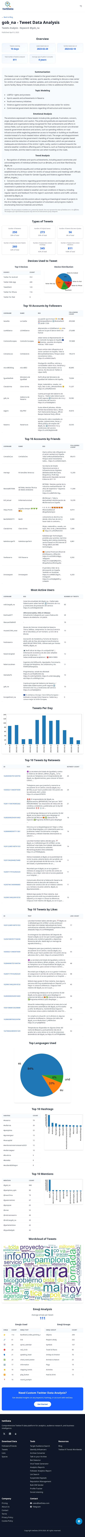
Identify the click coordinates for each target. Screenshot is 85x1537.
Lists (4, 1453)
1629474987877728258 (12, 939)
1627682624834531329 (12, 1031)
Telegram (37, 1507)
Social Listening (36, 1492)
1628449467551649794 (12, 776)
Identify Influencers (38, 1449)
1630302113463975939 (12, 790)
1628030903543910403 (12, 817)
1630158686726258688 (12, 1008)
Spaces (5, 1456)
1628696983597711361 (12, 831)
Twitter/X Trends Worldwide (70, 1449)
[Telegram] (79, 1521)
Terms (4, 1514)
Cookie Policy (7, 1521)
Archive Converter (37, 1453)
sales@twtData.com (41, 1503)
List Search (34, 1474)
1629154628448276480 (12, 860)
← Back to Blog (7, 17)
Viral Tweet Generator (39, 1463)
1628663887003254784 (12, 1019)
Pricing (5, 1503)
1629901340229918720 (12, 897)
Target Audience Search (40, 1446)
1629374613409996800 (12, 885)
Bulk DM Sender (37, 1485)
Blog (60, 1446)
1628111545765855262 (12, 804)
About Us (6, 1507)
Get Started (43, 1404)
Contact (5, 1510)
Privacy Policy (7, 1517)
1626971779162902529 (12, 872)
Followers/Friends (9, 1446)
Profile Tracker (36, 1488)
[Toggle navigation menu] (80, 6)
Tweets (5, 1449)
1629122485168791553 (12, 846)
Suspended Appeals (38, 1478)
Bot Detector (35, 1460)
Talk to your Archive (38, 1456)
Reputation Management (40, 1481)
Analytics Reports (37, 1467)
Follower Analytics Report (40, 1471)
